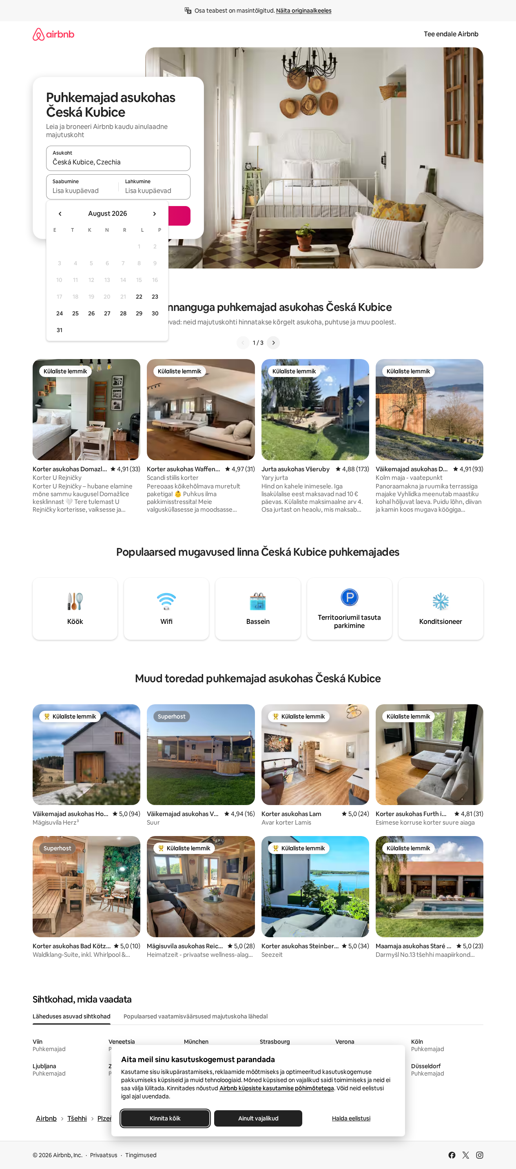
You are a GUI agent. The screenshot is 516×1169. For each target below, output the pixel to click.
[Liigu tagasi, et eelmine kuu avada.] (60, 213)
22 (139, 296)
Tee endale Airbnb (451, 34)
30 (155, 313)
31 (59, 330)
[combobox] (118, 162)
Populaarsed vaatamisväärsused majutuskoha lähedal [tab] (196, 1016)
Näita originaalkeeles (304, 10)
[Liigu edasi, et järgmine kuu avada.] (154, 213)
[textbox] (82, 190)
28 (123, 313)
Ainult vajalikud (258, 1118)
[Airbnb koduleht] (53, 34)
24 (59, 313)
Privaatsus (103, 1155)
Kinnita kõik (165, 1118)
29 (139, 313)
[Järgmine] (273, 342)
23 (155, 296)
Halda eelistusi (351, 1118)
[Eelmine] (243, 342)
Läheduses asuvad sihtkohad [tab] (72, 1016)
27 (107, 313)
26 (91, 313)
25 (75, 313)
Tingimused (141, 1155)
